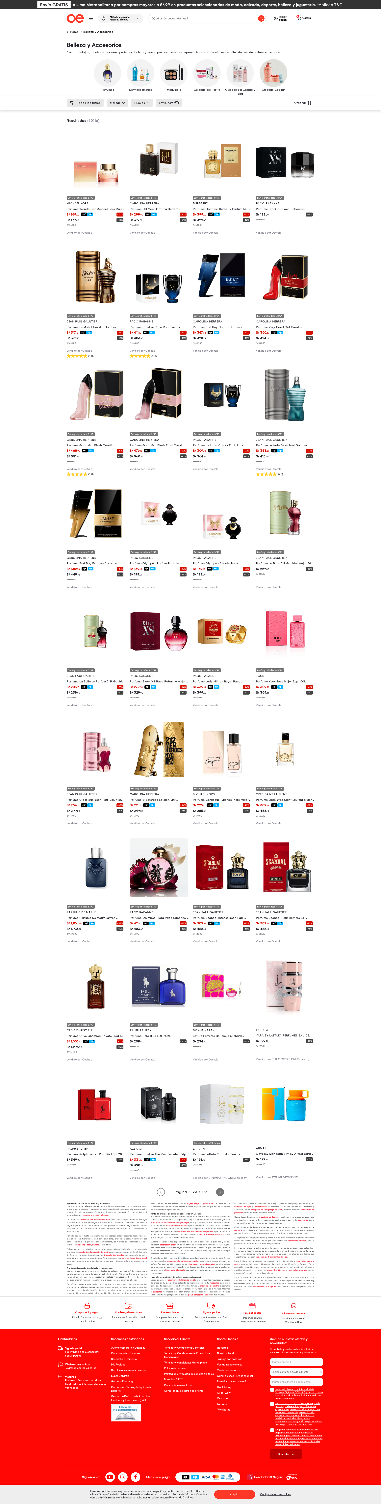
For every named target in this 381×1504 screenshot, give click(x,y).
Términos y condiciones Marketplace (185, 1362)
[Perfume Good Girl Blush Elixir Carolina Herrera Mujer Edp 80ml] (159, 423)
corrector (157, 1292)
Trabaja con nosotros (229, 1359)
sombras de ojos (242, 1207)
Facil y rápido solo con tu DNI (82, 1352)
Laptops (222, 1404)
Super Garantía (120, 1375)
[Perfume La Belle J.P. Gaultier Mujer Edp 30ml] (285, 541)
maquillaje (214, 1283)
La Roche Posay (83, 1245)
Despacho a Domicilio (124, 1359)
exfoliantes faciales (296, 1240)
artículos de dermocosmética (95, 1219)
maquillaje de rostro (209, 1286)
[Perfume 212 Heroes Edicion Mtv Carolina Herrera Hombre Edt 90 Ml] (159, 777)
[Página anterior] (161, 1192)
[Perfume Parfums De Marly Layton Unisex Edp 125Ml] (96, 896)
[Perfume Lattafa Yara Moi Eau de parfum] (222, 1132)
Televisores (223, 1409)
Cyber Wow (207, 1204)
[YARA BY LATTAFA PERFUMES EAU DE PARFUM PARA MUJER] (285, 1014)
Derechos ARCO (173, 1379)
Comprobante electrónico (179, 1385)
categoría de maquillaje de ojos (266, 1210)
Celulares (222, 1398)
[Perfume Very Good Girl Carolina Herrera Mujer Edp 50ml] (285, 305)
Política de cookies (175, 1368)
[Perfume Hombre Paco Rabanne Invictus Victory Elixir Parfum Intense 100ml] (159, 305)
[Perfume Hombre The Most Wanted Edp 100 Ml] (159, 1132)
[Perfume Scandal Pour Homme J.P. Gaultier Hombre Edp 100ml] (285, 896)
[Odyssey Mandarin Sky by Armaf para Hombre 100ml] (285, 1132)
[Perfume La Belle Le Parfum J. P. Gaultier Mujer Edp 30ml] (96, 659)
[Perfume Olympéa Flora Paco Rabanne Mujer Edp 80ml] (159, 896)
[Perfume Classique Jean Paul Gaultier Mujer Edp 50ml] (96, 777)
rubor (208, 1295)
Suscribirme (286, 1454)
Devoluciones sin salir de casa (128, 1370)
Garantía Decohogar (123, 1381)
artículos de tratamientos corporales (196, 1231)
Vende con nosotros (228, 1370)
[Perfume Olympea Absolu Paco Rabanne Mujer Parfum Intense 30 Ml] (222, 541)
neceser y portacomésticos (95, 1215)
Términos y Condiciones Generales (184, 1347)
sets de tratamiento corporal (211, 1234)
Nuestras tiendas (227, 1353)
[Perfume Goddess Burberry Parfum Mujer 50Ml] (222, 187)
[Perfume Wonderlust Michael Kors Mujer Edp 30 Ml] (96, 187)
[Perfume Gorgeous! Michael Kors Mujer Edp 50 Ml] (222, 777)
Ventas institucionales (229, 1364)
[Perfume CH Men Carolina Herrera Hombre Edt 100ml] (159, 187)
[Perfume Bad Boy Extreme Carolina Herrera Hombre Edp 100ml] (96, 541)
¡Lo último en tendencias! (231, 1381)
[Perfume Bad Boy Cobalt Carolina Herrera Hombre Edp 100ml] (222, 305)
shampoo (192, 1264)
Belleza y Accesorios (98, 32)
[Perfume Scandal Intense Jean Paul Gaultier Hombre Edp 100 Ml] (222, 896)
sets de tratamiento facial (134, 1258)
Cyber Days (192, 1204)
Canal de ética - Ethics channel (235, 1375)
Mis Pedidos (118, 1364)
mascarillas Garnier (275, 1270)
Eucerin (95, 1245)
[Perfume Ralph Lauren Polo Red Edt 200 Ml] (96, 1132)
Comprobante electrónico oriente (183, 1390)
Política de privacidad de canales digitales (189, 1373)
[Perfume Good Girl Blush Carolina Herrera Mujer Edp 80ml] (96, 423)
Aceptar (235, 1494)
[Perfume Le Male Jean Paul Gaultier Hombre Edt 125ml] (285, 423)
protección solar (167, 1245)
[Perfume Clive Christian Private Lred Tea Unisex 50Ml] (96, 1014)
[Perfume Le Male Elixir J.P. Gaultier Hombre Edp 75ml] (96, 305)
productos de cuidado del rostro (94, 1252)
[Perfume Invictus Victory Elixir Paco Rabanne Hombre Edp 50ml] (222, 423)
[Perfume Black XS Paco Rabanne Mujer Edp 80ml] (159, 659)
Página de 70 (188, 1192)
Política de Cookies (181, 1497)
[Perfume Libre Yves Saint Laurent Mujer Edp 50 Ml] (285, 777)
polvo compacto (195, 1295)
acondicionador (207, 1264)
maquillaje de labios (268, 1217)
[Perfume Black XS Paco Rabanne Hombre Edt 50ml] (285, 187)
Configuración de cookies (275, 1494)
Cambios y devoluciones (125, 1353)
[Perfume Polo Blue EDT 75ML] (159, 1014)
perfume (238, 1230)
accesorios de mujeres (264, 1286)
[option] (190, 4)
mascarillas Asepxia (297, 1270)
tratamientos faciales (113, 1255)
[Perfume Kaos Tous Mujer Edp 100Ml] (285, 659)
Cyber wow (224, 1392)
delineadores (260, 1207)
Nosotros (222, 1347)
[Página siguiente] (220, 1192)
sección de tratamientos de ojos (272, 1257)
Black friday (224, 1387)
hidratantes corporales (176, 1225)
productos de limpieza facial (181, 1280)
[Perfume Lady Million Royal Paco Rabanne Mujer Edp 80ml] (222, 659)
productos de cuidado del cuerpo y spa (170, 1222)
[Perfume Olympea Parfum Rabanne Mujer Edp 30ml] (159, 541)
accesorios (302, 1220)
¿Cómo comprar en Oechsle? (128, 1347)
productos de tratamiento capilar (182, 1261)
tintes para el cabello (175, 1270)
